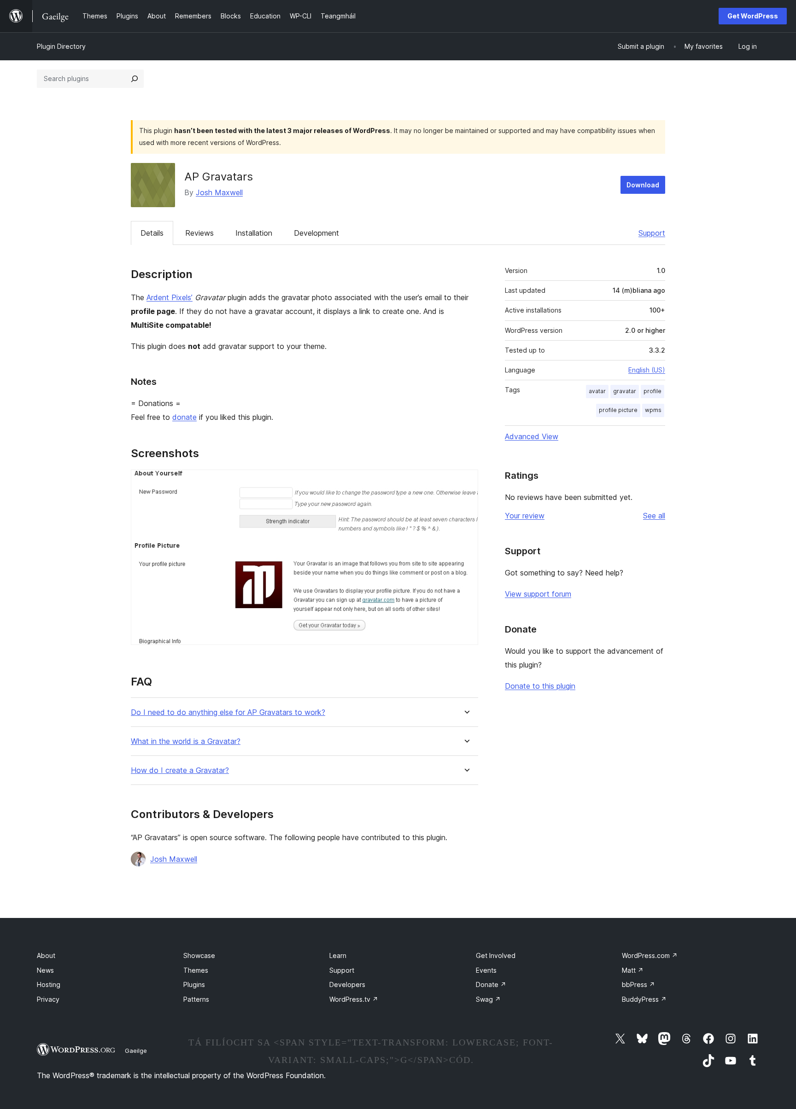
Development (316, 233)
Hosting (48, 984)
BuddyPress (644, 999)
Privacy (48, 999)
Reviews (199, 233)
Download (642, 185)
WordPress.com (650, 955)
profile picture (618, 409)
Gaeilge (136, 1050)
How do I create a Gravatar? (180, 770)
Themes (195, 970)
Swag (488, 999)
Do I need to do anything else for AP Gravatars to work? (228, 712)
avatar (597, 391)
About (46, 955)
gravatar (624, 391)
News (45, 970)
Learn (337, 955)
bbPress (638, 984)
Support (651, 233)
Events (486, 970)
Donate (491, 984)
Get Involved (495, 955)
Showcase (199, 955)
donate (184, 417)
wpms (653, 409)
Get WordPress (752, 16)
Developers (347, 984)
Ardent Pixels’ (169, 297)
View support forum (538, 593)
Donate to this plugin (540, 686)
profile (652, 391)
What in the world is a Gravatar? (185, 741)
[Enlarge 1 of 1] (465, 482)
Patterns (196, 999)
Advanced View (531, 436)
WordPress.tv (353, 999)
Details (152, 233)
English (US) (646, 370)
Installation (253, 233)
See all (654, 515)
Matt (633, 970)
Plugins (194, 984)
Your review (524, 515)
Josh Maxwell (219, 192)
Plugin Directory (61, 46)
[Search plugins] (134, 79)
